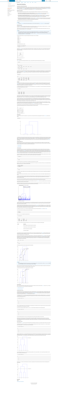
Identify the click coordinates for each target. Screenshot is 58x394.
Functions (25, 2)
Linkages (8, 12)
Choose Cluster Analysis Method (20, 381)
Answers (35, 2)
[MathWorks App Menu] (50, 0)
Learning (20, 0)
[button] (48, 1)
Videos (32, 2)
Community (16, 0)
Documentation (18, 2)
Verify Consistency (19, 146)
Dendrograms (9, 13)
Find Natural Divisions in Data (21, 287)
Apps (30, 2)
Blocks (28, 2)
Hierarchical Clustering (10, 8)
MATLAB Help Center (12, 0)
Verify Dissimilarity (19, 145)
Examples (22, 2)
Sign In (47, 0)
